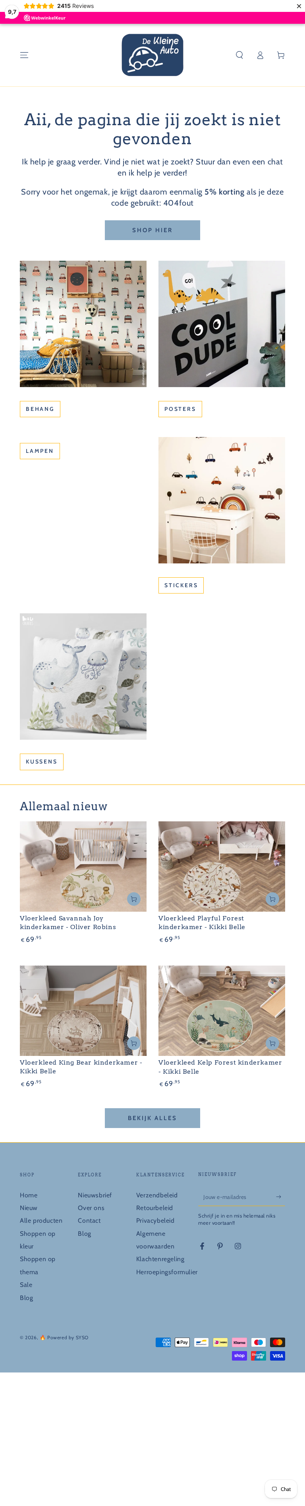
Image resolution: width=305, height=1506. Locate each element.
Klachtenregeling (160, 1259)
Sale (26, 1284)
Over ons (91, 1208)
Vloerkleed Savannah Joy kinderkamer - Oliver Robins (68, 922)
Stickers (181, 585)
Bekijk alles (152, 1118)
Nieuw (29, 1208)
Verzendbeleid (157, 1195)
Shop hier (152, 230)
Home (28, 1195)
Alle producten (41, 1220)
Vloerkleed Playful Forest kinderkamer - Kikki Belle (201, 922)
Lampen (40, 450)
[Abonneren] (280, 1197)
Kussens (42, 761)
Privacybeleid (155, 1220)
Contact (89, 1220)
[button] (239, 55)
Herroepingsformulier (167, 1272)
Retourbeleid (154, 1208)
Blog (26, 1298)
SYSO (82, 1337)
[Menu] (24, 55)
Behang (40, 408)
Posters (180, 408)
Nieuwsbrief (95, 1195)
